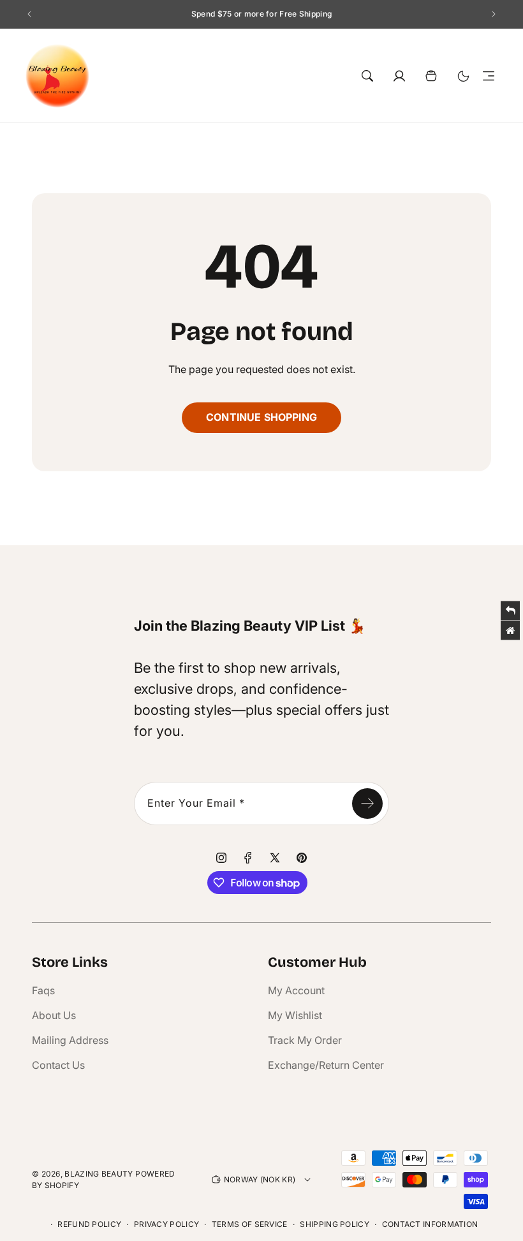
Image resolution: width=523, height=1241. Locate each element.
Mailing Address (70, 1040)
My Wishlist (295, 1015)
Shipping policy (334, 1224)
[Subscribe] (367, 803)
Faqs (43, 990)
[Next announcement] (494, 14)
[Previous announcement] (29, 14)
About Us (54, 1015)
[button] (489, 76)
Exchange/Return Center (326, 1065)
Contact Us (58, 1065)
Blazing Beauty (98, 1174)
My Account (296, 990)
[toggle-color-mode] (463, 76)
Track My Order (305, 1040)
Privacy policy (166, 1224)
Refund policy (89, 1224)
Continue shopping (261, 417)
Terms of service (250, 1224)
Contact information (430, 1224)
